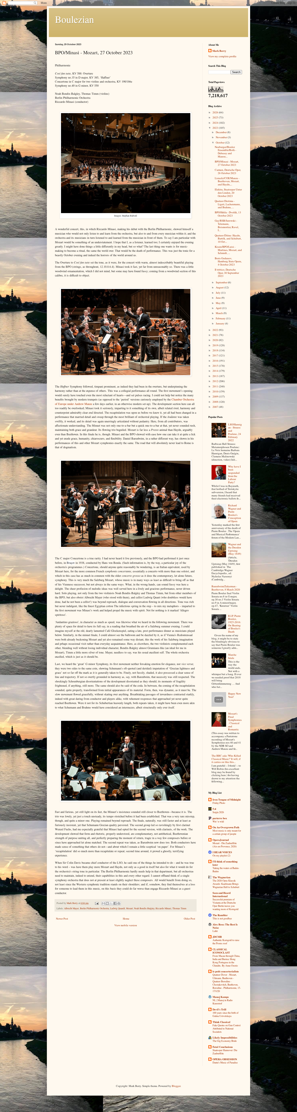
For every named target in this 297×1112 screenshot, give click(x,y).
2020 (216, 340)
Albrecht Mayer (71, 908)
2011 (216, 386)
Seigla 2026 (218, 812)
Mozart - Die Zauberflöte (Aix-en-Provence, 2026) (225, 844)
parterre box (220, 818)
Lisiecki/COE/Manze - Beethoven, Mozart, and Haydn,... (227, 181)
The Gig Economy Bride (225, 1040)
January (220, 323)
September (222, 282)
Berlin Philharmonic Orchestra (94, 908)
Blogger (176, 1086)
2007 (216, 407)
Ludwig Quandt (117, 908)
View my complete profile (222, 56)
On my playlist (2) (221, 855)
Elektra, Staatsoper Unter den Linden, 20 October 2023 (228, 193)
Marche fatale (232, 656)
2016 (216, 360)
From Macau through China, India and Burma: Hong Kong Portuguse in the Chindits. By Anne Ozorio (226, 960)
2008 (216, 402)
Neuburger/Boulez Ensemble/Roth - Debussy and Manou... (225, 151)
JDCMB (217, 937)
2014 (216, 371)
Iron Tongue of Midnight (227, 799)
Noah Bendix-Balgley (144, 908)
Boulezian (74, 19)
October (220, 142)
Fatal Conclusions (223, 1047)
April (219, 308)
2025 (216, 117)
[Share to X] (111, 903)
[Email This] (103, 903)
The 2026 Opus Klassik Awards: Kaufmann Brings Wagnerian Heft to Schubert (226, 884)
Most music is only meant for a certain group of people (227, 832)
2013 (216, 376)
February (221, 318)
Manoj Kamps (221, 997)
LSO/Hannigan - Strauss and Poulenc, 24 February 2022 (235, 432)
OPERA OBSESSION (225, 1059)
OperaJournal (221, 840)
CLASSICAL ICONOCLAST (221, 950)
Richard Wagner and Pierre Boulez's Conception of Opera (234, 513)
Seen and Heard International (222, 894)
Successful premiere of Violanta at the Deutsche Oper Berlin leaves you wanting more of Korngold (225, 904)
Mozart (129, 908)
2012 (216, 381)
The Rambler (220, 915)
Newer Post (62, 918)
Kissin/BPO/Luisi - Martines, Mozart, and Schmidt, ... (228, 250)
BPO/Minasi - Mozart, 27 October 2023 (227, 163)
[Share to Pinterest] (119, 903)
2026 (216, 112)
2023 (216, 128)
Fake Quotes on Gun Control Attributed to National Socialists (226, 1028)
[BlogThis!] (107, 903)
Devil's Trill (219, 1009)
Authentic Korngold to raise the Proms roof (226, 941)
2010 (216, 391)
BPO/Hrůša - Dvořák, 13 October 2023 (228, 213)
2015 (216, 365)
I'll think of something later (225, 863)
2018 (216, 350)
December (221, 132)
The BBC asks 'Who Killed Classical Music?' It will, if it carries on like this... (226, 759)
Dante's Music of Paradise (225, 1062)
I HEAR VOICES (222, 852)
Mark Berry (219, 51)
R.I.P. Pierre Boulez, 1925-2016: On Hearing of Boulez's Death (234, 623)
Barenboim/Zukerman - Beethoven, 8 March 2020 (226, 587)
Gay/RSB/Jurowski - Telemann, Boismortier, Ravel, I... (227, 225)
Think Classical (221, 1022)
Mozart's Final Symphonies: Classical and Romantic (235, 721)
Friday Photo (219, 802)
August (220, 287)
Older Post (189, 918)
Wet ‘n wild (218, 821)
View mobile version (125, 925)
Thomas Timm (179, 908)
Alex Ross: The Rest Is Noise (225, 925)
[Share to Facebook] (115, 903)
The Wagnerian (221, 877)
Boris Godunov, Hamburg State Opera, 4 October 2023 (228, 261)
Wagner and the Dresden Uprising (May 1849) (234, 548)
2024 (216, 122)
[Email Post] (96, 903)
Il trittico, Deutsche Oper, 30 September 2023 (227, 273)
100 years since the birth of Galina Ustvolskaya (225, 1014)
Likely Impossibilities (225, 1037)
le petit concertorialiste (226, 971)
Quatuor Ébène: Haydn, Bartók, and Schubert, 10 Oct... (228, 238)
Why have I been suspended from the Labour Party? (234, 474)
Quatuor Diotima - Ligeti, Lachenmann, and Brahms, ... (227, 204)
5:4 (214, 809)
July (218, 292)
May (218, 303)
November (222, 137)
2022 (216, 330)
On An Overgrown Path (226, 827)
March (219, 313)
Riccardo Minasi (163, 908)
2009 (216, 396)
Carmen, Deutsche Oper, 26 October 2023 (228, 171)
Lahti (215, 931)
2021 (216, 335)
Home (126, 918)
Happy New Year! (234, 695)
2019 (216, 345)
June (218, 298)
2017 (216, 355)
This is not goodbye (222, 918)
